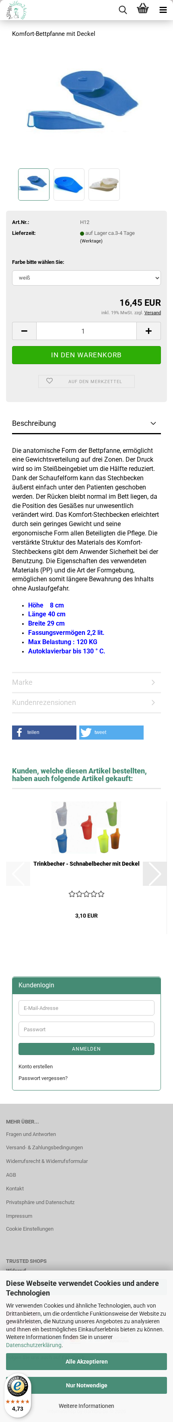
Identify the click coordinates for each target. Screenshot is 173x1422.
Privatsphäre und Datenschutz (40, 1202)
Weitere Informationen (86, 1406)
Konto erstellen (36, 1066)
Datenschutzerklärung (34, 1345)
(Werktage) (91, 241)
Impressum (19, 1216)
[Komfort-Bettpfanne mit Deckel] (86, 106)
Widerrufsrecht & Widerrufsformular (47, 1161)
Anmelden (86, 1049)
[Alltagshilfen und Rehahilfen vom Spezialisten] (14, 10)
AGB (11, 1175)
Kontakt (15, 1189)
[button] (24, 331)
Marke (22, 682)
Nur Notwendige (86, 1385)
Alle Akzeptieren (87, 1361)
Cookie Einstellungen (30, 1229)
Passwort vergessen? (43, 1078)
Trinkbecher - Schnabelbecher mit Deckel (86, 863)
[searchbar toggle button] (123, 10)
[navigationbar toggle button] (163, 10)
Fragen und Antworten (31, 1134)
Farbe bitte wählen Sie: (38, 262)
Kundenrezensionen (44, 702)
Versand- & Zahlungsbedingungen (44, 1147)
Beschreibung (34, 423)
